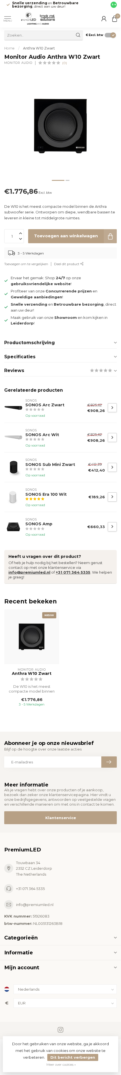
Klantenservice (60, 817)
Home (9, 48)
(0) (64, 63)
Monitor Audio (18, 63)
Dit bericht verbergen (72, 1057)
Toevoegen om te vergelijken (26, 264)
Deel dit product (67, 264)
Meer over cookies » (61, 1065)
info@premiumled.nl (29, 572)
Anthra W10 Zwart (39, 48)
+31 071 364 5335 (73, 572)
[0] (114, 18)
